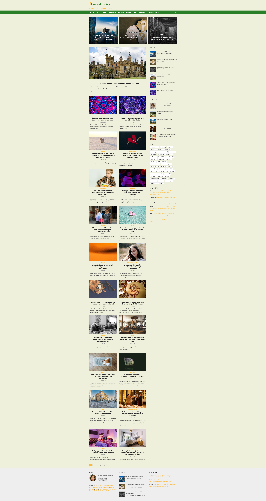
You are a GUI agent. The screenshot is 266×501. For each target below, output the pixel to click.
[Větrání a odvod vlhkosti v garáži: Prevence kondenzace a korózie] (103, 289)
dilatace (167, 149)
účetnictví (168, 181)
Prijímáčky (101, 487)
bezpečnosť (154, 147)
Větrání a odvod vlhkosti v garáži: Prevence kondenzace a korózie (103, 303)
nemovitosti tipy (166, 164)
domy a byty (164, 152)
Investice (103, 32)
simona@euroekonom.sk (103, 477)
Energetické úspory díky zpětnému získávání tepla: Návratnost (132, 267)
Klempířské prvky (103, 116)
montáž (168, 159)
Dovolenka (108, 490)
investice (169, 154)
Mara (135, 487)
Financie (112, 487)
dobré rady (154, 152)
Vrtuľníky (107, 485)
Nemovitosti (96, 12)
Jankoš (94, 91)
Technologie (141, 12)
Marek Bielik (135, 479)
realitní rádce (170, 171)
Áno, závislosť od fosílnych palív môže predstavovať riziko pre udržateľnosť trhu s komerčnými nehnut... (162, 220)
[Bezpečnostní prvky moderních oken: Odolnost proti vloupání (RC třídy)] (132, 324)
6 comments (169, 120)
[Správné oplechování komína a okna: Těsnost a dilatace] (132, 105)
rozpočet (167, 173)
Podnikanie (106, 487)
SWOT (100, 489)
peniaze (171, 166)
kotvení (161, 159)
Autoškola (112, 485)
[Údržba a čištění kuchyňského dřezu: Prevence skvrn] (103, 399)
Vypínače (103, 448)
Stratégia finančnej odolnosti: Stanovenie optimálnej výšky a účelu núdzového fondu (132, 452)
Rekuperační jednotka (117, 81)
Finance (104, 12)
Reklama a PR (102, 485)
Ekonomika (91, 489)
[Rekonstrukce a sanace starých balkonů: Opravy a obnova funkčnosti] (103, 252)
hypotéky (161, 154)
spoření (160, 176)
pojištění (169, 169)
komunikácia (170, 156)
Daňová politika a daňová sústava (164, 119)
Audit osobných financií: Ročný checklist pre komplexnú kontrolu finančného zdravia (103, 155)
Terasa (132, 225)
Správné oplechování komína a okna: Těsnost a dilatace (132, 119)
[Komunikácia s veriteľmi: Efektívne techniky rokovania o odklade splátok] (103, 324)
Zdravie (96, 489)
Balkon (103, 262)
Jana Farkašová (135, 495)
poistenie (161, 169)
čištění (161, 183)
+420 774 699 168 (102, 480)
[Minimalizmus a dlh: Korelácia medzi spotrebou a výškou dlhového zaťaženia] (103, 215)
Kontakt (157, 12)
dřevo (153, 154)
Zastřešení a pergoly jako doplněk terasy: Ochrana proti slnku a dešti (132, 229)
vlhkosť (171, 178)
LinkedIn (100, 482)
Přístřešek (132, 300)
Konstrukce (112, 12)
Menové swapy (160, 127)
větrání (153, 181)
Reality (91, 487)
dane (153, 149)
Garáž (103, 300)
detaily (160, 149)
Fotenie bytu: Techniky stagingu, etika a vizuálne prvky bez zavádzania (103, 376)
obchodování (162, 166)
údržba (160, 181)
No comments (141, 479)
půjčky (161, 171)
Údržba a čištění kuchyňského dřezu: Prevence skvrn (103, 412)
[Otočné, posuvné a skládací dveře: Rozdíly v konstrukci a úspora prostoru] (132, 140)
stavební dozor (155, 178)
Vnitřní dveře (133, 32)
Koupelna (132, 188)
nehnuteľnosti (162, 161)
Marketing (91, 490)
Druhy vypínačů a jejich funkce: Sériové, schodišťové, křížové (103, 451)
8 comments (168, 114)
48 (104, 465)
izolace (153, 156)
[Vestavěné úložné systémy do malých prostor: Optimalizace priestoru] (132, 399)
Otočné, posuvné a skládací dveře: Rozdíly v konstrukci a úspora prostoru (132, 155)
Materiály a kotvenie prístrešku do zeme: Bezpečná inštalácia (132, 303)
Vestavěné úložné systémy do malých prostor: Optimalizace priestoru (132, 413)
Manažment (96, 487)
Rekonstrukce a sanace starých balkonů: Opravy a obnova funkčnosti (103, 267)
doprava (173, 152)
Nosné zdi (162, 34)
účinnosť (154, 183)
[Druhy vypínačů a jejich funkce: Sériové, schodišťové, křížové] (103, 438)
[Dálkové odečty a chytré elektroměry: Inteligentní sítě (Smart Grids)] (103, 178)
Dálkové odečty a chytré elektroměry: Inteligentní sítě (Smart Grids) (103, 192)
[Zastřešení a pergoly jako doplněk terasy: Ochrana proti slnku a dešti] (132, 215)
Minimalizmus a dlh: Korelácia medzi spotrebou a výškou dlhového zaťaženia (103, 229)
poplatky (154, 171)
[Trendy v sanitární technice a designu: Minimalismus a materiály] (132, 178)
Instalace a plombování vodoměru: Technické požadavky (132, 375)
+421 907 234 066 (102, 478)
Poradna (150, 12)
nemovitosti (155, 164)
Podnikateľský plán (106, 489)
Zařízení (128, 12)
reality (153, 173)
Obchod (103, 490)
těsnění (164, 178)
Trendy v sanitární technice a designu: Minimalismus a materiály (132, 192)
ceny (170, 147)
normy (153, 166)
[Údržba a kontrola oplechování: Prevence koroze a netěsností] (103, 105)
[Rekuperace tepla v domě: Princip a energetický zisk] (117, 63)
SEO (97, 485)
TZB (135, 12)
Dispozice (121, 12)
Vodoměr (132, 372)
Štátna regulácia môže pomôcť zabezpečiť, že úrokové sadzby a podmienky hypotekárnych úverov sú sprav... (162, 208)
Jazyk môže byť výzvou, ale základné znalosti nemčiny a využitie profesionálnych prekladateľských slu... (161, 192)
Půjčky (103, 151)
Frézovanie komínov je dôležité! (164, 104)
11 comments (168, 105)
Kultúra (96, 490)
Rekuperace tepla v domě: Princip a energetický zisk (117, 83)
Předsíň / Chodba (132, 409)
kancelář (161, 156)
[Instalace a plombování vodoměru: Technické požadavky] (132, 362)
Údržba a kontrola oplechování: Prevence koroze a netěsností (103, 119)
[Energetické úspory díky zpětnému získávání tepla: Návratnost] (132, 252)
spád (167, 176)
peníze (153, 169)
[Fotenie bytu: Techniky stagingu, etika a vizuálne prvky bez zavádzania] (103, 362)
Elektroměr (103, 188)
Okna (132, 335)
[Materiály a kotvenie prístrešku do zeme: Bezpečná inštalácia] (132, 289)
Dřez (103, 409)
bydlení (163, 147)
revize (160, 173)
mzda (153, 161)
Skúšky (99, 490)
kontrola (154, 159)
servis (153, 176)
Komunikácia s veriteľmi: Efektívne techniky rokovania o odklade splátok (103, 339)
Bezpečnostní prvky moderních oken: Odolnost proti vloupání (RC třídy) (132, 339)
